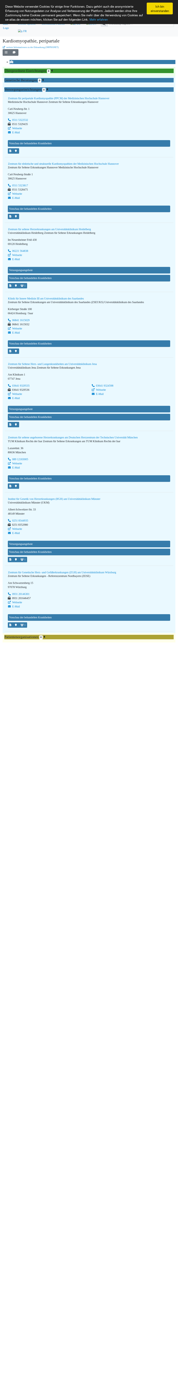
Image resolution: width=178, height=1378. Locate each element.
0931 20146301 (20, 594)
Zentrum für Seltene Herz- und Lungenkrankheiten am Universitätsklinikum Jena (52, 364)
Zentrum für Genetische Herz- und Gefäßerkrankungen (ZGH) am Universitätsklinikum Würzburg (62, 572)
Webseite (16, 128)
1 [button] (25, 285)
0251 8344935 (19, 520)
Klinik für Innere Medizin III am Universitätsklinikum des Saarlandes (46, 298)
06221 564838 (19, 250)
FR (25, 31)
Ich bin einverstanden (160, 8)
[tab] (12, 62)
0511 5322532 (19, 119)
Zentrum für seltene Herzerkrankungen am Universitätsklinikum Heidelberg (49, 229)
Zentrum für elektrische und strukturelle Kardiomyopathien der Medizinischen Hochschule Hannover (63, 163)
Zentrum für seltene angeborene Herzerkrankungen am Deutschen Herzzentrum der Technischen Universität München (73, 437)
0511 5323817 (19, 185)
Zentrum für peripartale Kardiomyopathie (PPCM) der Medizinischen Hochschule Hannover (58, 98)
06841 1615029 (20, 320)
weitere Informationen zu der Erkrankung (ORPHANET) (32, 47)
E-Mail (15, 132)
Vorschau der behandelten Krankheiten (30, 143)
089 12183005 (19, 459)
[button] (7, 52)
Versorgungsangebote (21, 270)
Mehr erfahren (99, 19)
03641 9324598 (104, 385)
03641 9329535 (20, 385)
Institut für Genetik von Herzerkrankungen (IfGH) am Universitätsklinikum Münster (54, 498)
